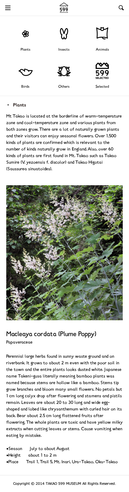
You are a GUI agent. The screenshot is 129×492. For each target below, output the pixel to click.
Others (64, 87)
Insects (64, 49)
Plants (25, 49)
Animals (102, 49)
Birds (25, 87)
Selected (102, 87)
